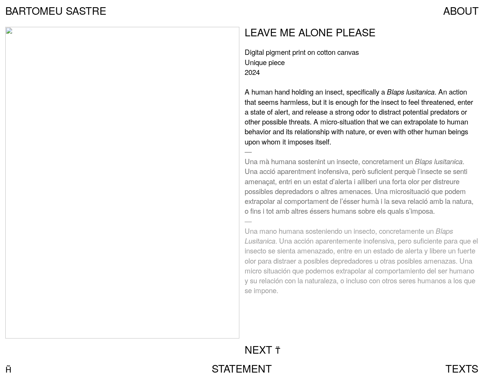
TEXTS (461, 368)
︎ (8, 368)
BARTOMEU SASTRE (55, 10)
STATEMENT (242, 368)
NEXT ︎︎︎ (262, 349)
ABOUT (461, 10)
